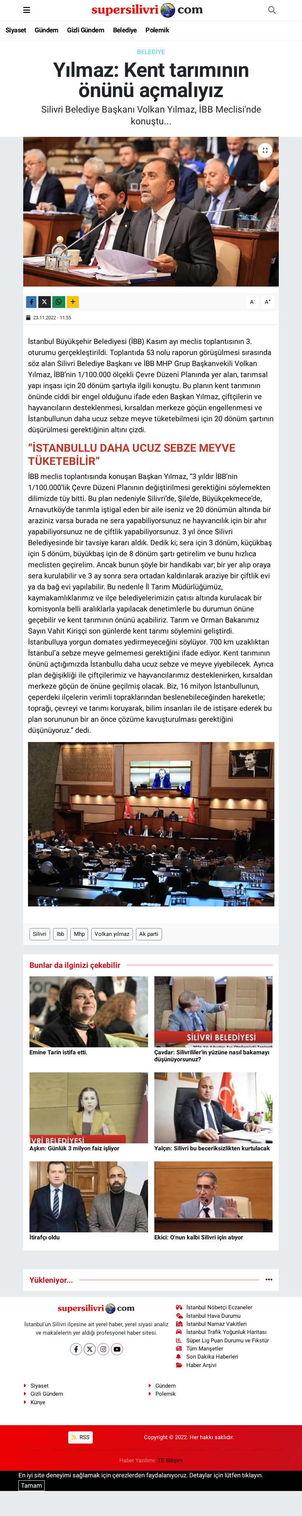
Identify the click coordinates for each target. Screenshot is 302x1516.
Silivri (39, 934)
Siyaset (16, 30)
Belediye (125, 30)
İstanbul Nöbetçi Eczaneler (219, 1307)
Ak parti (148, 934)
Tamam (31, 1485)
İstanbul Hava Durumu (213, 1316)
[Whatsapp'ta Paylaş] (58, 302)
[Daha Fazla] (73, 302)
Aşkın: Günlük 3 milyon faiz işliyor (74, 1148)
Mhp (79, 934)
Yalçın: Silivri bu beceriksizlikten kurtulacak (212, 1148)
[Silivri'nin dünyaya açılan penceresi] (148, 9)
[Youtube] (117, 1349)
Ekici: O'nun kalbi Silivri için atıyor (198, 1237)
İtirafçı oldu (44, 1237)
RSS (83, 1437)
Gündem (46, 30)
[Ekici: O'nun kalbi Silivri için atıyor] (213, 1196)
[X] (90, 1349)
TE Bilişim (170, 1460)
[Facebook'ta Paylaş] (31, 302)
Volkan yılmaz (112, 934)
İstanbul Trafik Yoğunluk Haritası (226, 1332)
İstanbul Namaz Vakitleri (216, 1324)
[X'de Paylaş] (44, 302)
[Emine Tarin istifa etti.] (88, 1011)
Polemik (157, 30)
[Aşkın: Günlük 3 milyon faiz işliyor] (88, 1107)
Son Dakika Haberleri (212, 1356)
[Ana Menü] (26, 10)
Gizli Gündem (85, 30)
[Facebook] (76, 1349)
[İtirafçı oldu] (88, 1196)
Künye (38, 1402)
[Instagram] (103, 1349)
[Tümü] (269, 1280)
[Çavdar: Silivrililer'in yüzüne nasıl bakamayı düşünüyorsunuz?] (213, 1011)
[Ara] (272, 10)
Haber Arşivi (201, 1365)
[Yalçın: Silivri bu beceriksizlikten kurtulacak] (213, 1107)
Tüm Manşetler (204, 1348)
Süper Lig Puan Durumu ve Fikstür (227, 1340)
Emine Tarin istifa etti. (58, 1052)
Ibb (60, 934)
